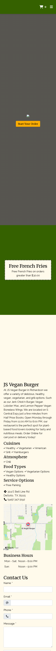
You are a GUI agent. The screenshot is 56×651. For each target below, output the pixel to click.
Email (7, 596)
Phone (7, 610)
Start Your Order (28, 123)
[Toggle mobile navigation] (51, 7)
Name (7, 583)
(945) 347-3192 (16, 499)
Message (9, 623)
